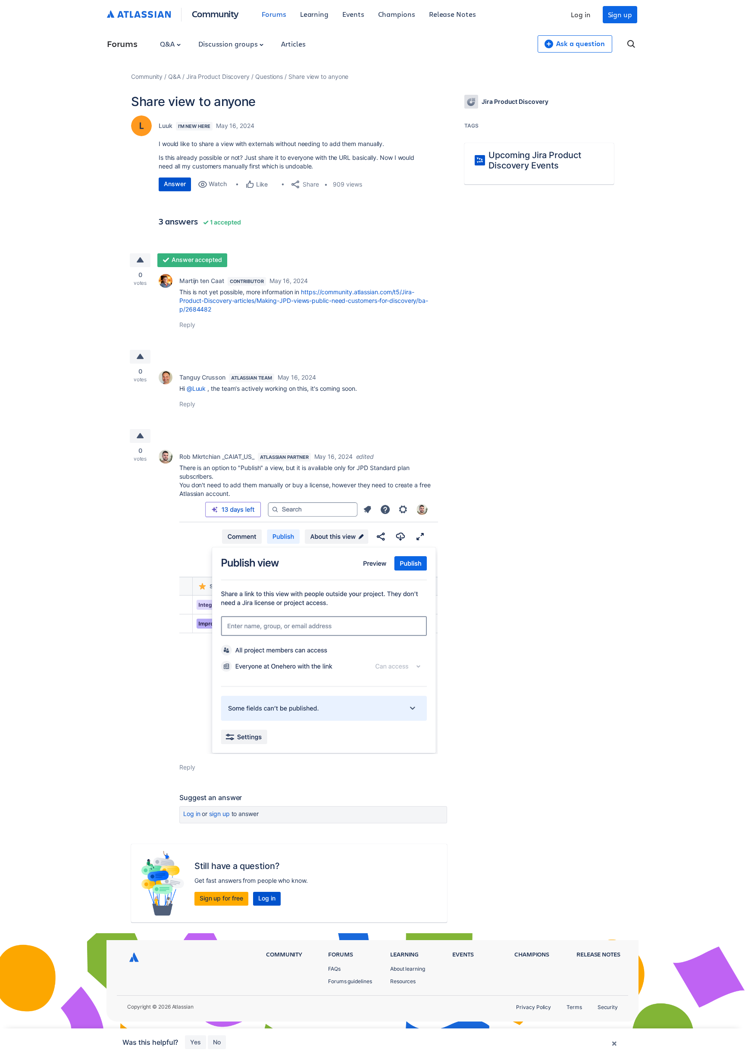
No (217, 1042)
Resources (403, 981)
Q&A (168, 43)
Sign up (620, 14)
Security (608, 1007)
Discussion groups (229, 43)
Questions (269, 76)
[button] (308, 626)
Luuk (165, 125)
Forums (274, 14)
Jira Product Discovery (218, 76)
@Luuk (196, 388)
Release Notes (452, 14)
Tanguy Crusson (202, 377)
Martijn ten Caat (201, 280)
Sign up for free (221, 898)
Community (215, 13)
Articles (293, 43)
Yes (195, 1042)
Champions (396, 14)
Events (353, 14)
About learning (407, 969)
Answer (175, 183)
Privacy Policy (533, 1007)
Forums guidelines (350, 981)
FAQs (334, 969)
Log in (581, 14)
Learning (314, 14)
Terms (574, 1007)
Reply (187, 324)
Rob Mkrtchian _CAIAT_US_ (216, 456)
